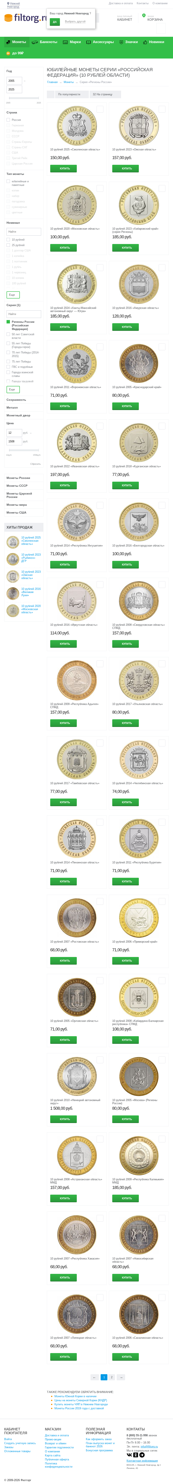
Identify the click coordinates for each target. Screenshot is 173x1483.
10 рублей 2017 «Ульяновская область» (137, 704)
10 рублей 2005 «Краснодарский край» (136, 387)
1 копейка (18, 256)
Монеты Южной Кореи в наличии (75, 1396)
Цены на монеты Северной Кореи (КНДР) (80, 1400)
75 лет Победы (21, 361)
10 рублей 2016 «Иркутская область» (73, 624)
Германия (18, 125)
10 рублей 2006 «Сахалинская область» (137, 1337)
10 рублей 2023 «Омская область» (134, 149)
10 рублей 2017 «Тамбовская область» (74, 783)
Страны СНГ (19, 147)
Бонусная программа (99, 1450)
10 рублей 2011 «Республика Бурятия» (136, 862)
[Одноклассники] (135, 1456)
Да (55, 21)
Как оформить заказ (99, 1439)
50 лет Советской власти (23, 336)
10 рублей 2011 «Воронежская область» (75, 387)
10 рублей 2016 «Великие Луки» (31, 592)
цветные (17, 212)
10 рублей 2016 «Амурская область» (135, 307)
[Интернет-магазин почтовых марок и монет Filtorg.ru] (27, 18)
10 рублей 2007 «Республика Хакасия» (75, 1258)
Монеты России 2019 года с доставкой (79, 1408)
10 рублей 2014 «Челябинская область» (137, 783)
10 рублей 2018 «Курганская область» (136, 466)
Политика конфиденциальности (58, 1465)
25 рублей (18, 245)
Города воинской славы (22, 374)
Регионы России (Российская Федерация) (23, 325)
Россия (16, 119)
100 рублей (19, 283)
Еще (12, 294)
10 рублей (18, 239)
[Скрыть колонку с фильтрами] (50, 94)
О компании (160, 3)
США (15, 152)
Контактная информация (142, 1460)
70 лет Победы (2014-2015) (25, 354)
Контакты (143, 3)
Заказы (8, 1447)
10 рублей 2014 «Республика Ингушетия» (76, 545)
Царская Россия (22, 163)
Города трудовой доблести (22, 383)
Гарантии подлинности (59, 1447)
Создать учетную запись (20, 1443)
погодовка (18, 201)
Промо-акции (53, 1439)
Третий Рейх (19, 158)
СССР (15, 136)
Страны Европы (22, 141)
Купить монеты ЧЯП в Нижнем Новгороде (81, 1404)
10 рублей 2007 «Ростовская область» (74, 941)
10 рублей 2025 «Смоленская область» (75, 149)
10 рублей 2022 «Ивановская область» (74, 466)
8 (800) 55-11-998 (137, 1435)
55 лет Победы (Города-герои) (21, 345)
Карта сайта (52, 1455)
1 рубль (17, 267)
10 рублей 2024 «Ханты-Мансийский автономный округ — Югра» (73, 309)
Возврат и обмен (55, 1443)
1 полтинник (19, 261)
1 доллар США (21, 250)
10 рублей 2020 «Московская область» (75, 228)
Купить (65, 168)
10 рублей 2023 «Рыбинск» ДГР (31, 558)
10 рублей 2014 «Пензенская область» (74, 862)
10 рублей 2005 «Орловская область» (74, 1020)
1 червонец (19, 272)
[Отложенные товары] (161, 28)
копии (15, 190)
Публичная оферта (57, 1459)
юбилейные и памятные (20, 183)
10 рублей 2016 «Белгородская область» (138, 545)
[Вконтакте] (129, 1456)
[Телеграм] (142, 1456)
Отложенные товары (17, 1451)
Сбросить (35, 464)
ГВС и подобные (22, 366)
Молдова (17, 130)
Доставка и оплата (121, 3)
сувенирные (19, 207)
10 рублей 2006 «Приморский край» (134, 941)
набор (15, 196)
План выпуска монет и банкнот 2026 (100, 1445)
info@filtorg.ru (149, 1446)
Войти (8, 1439)
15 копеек (18, 288)
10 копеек (18, 277)
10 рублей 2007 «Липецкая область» (73, 1337)
